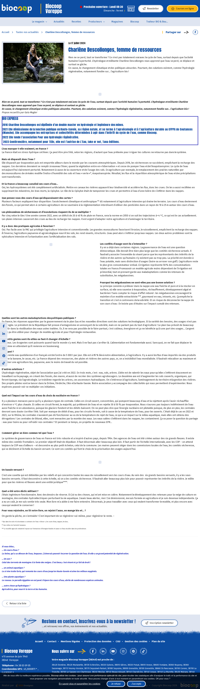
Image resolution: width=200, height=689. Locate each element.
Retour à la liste (18, 603)
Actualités (59, 21)
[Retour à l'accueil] (17, 8)
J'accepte (136, 684)
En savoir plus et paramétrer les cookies (79, 684)
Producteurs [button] (95, 21)
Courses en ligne (185, 8)
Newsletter (153, 8)
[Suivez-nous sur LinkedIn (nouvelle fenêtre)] (3, 333)
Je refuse (116, 684)
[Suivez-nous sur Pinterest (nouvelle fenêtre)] (3, 355)
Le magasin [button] (38, 21)
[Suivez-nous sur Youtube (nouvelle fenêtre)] (3, 340)
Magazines (117, 21)
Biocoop (134, 21)
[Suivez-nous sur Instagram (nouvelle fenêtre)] (3, 348)
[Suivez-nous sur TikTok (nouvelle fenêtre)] (3, 362)
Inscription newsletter (162, 623)
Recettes (76, 21)
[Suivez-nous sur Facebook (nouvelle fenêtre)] (3, 326)
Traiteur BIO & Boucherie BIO (159, 21)
